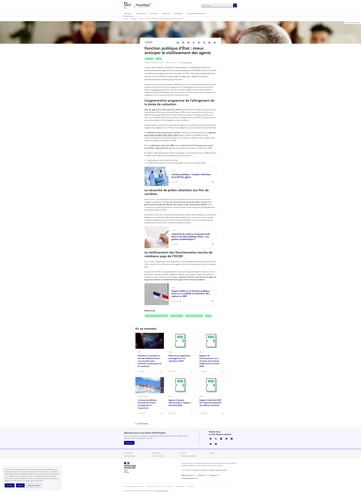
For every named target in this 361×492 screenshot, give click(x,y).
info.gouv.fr (201, 475)
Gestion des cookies (166, 486)
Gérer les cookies (34, 485)
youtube (232, 439)
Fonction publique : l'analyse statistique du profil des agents (191, 176)
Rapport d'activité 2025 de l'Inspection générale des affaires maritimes (210, 403)
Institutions (149, 59)
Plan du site (190, 486)
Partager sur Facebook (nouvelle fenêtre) (199, 42)
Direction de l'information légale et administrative (209, 470)
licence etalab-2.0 (160, 491)
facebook (210, 439)
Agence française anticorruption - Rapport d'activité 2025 (180, 403)
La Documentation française (196, 14)
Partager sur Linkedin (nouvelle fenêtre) (209, 42)
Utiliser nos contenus (158, 456)
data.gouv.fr (214, 475)
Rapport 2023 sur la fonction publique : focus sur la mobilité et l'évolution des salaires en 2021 (191, 293)
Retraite (208, 316)
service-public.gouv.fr (189, 478)
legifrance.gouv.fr (187, 475)
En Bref (141, 19)
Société (158, 59)
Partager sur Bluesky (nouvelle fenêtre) (215, 42)
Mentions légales (180, 486)
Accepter (9, 485)
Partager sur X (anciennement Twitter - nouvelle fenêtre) (204, 42)
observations (157, 89)
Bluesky (210, 444)
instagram (221, 439)
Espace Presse (156, 453)
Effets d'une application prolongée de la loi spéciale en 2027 (179, 358)
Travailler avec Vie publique (188, 456)
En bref (149, 42)
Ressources (165, 14)
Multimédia (178, 14)
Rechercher (235, 5)
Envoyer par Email (188, 42)
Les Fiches (154, 14)
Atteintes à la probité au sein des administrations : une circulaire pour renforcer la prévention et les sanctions (150, 361)
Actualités (127, 14)
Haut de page (142, 423)
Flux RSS (183, 453)
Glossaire (211, 453)
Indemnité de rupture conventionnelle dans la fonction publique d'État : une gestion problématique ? (190, 236)
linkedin (226, 439)
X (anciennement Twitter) (216, 439)
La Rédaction (187, 62)
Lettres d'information (130, 456)
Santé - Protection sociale (194, 316)
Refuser (20, 485)
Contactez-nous (128, 453)
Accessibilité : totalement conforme (134, 486)
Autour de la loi (141, 14)
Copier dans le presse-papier (194, 42)
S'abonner (129, 443)
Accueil (126, 19)
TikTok (216, 444)
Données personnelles (153, 486)
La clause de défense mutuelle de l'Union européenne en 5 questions (147, 404)
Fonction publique (177, 316)
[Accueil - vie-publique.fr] (142, 5)
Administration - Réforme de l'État (157, 316)
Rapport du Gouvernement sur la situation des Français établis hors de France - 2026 (209, 361)
